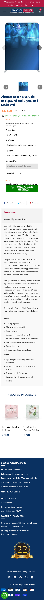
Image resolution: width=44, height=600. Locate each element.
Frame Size (10, 130)
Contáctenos (6, 503)
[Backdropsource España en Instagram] (26, 577)
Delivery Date (11, 161)
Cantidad (10, 173)
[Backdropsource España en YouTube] (32, 577)
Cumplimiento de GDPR (11, 511)
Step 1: (7, 120)
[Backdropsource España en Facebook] (14, 577)
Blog (25, 572)
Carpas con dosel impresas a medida (16, 483)
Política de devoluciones (11, 507)
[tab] (15, 212)
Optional (9, 151)
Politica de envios (8, 499)
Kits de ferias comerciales (11, 470)
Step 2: (7, 180)
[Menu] (5, 11)
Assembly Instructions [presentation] (15, 219)
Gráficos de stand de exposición (14, 487)
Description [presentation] (10, 212)
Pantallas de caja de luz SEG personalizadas (19, 478)
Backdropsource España (25, 585)
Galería (32, 572)
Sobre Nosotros (14, 572)
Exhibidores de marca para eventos (15, 474)
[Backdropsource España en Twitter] (9, 577)
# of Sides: (10, 141)
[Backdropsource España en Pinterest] (20, 577)
